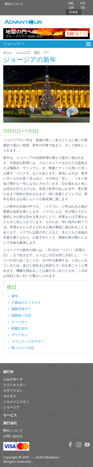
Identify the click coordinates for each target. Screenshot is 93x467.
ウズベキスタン (14, 385)
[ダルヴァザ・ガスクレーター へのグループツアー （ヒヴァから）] (46, 27)
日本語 (73, 12)
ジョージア (23, 52)
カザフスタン (13, 390)
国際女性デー (21, 309)
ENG (71, 3)
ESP (71, 7)
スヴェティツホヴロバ (27, 341)
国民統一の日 (21, 315)
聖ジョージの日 (22, 347)
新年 (14, 296)
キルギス (9, 396)
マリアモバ (19, 335)
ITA (83, 7)
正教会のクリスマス (26, 302)
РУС (83, 3)
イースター (19, 322)
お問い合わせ (13, 436)
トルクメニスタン (16, 401)
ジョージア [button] (12, 44)
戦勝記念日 (19, 328)
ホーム (7, 52)
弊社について (14, 4)
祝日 (37, 52)
